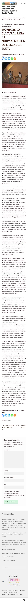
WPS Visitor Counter (16, 585)
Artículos (9, 18)
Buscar (14, 600)
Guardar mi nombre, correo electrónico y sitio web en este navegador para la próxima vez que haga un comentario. (14, 494)
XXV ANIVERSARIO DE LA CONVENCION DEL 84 (8, 427)
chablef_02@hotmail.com (8, 550)
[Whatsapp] (12, 58)
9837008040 (9, 557)
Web (5, 485)
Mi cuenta (4, 600)
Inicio (4, 18)
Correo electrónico (9, 478)
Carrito (22, 599)
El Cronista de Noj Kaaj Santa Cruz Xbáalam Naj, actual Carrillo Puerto (9, 9)
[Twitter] (6, 58)
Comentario (7, 450)
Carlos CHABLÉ (21, 25)
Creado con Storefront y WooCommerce (12, 594)
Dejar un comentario (6, 26)
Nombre (6, 471)
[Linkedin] (9, 58)
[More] (15, 58)
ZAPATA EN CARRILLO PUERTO (21, 426)
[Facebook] (3, 58)
